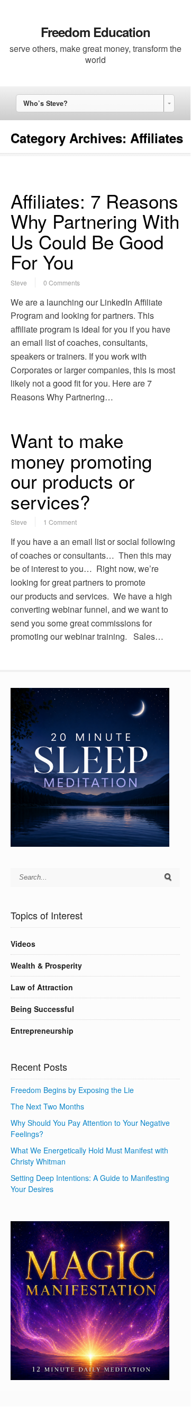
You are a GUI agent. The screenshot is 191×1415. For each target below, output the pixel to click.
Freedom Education (95, 32)
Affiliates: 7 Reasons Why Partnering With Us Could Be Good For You (95, 231)
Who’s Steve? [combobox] (45, 103)
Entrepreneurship (42, 1030)
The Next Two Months (47, 1106)
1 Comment (60, 521)
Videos (23, 943)
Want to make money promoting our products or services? (81, 471)
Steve (19, 282)
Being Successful (42, 1009)
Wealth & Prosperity (46, 965)
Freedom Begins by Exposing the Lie (72, 1090)
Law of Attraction (42, 987)
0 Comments (61, 282)
